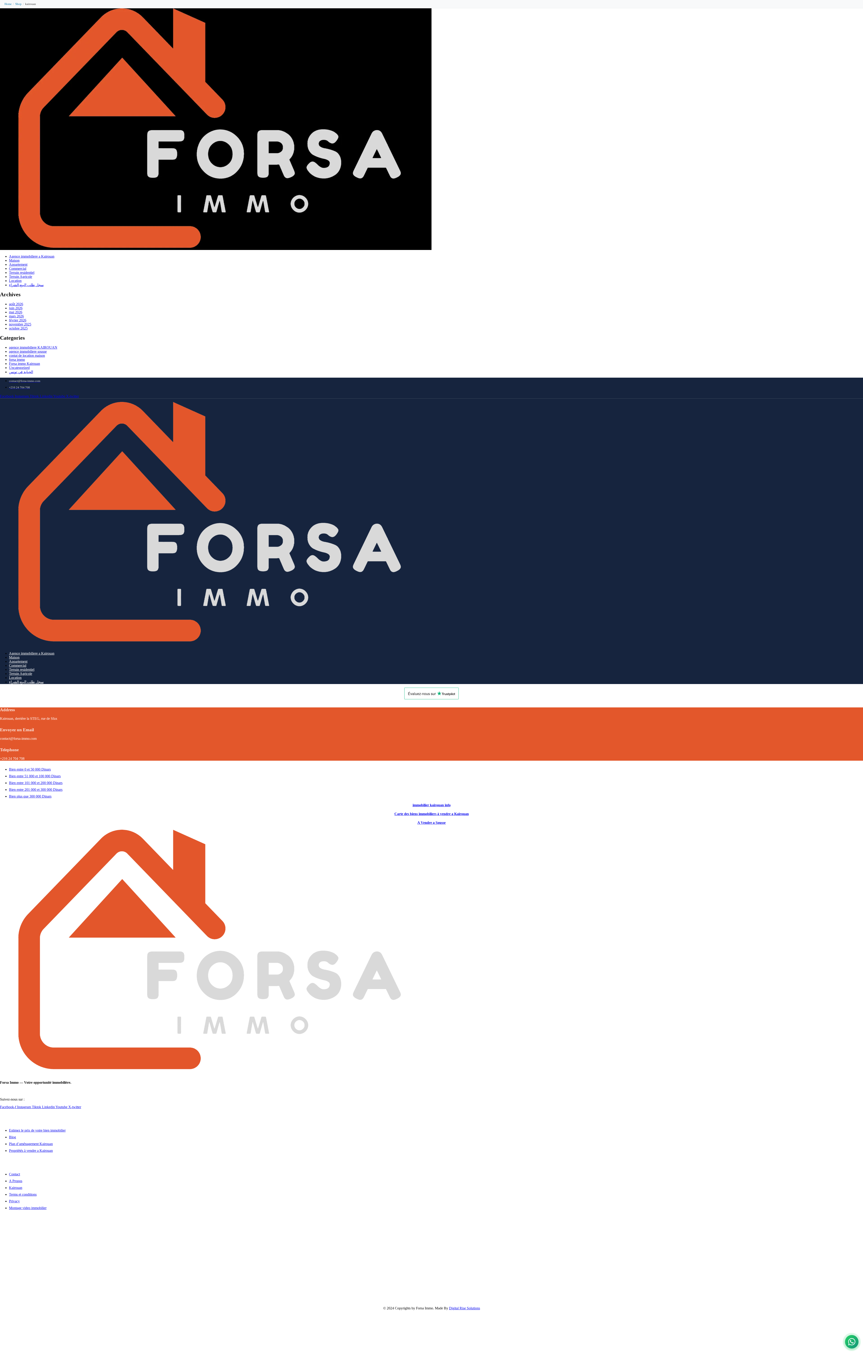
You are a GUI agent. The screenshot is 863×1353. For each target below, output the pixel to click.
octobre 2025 (18, 328)
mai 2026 (15, 312)
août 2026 (16, 304)
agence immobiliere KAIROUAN (33, 347)
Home (8, 4)
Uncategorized (19, 368)
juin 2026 (15, 308)
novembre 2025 (20, 324)
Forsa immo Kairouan (24, 364)
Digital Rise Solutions (464, 1308)
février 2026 (17, 320)
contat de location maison (27, 355)
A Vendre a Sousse (431, 823)
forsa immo (17, 359)
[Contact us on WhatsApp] (852, 1342)
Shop (18, 4)
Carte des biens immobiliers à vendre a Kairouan (431, 814)
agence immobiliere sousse (28, 351)
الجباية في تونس (21, 372)
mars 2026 (16, 316)
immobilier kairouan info (432, 805)
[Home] (216, 642)
